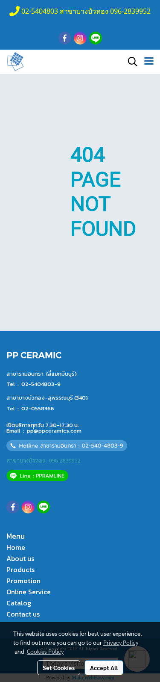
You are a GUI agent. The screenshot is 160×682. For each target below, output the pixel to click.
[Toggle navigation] (149, 61)
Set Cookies (59, 667)
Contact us (23, 614)
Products (20, 569)
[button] (129, 61)
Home (15, 547)
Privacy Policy (120, 642)
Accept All (104, 667)
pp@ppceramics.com (54, 431)
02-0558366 (37, 408)
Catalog (18, 603)
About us (20, 558)
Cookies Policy (45, 651)
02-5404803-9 (41, 384)
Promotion (23, 580)
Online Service (28, 592)
